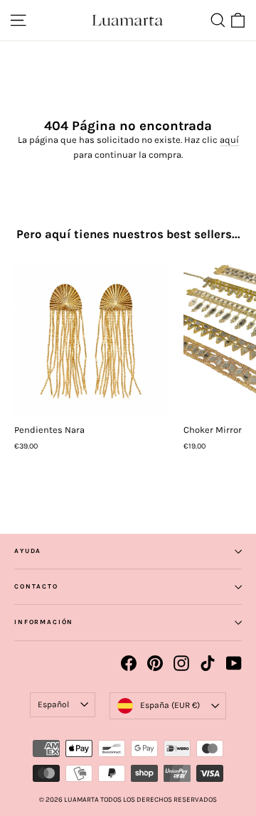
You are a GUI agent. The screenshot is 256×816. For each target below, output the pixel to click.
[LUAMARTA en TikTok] (207, 663)
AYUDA (27, 550)
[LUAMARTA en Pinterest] (155, 663)
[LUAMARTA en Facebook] (129, 663)
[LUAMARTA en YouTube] (234, 663)
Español (53, 704)
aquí (229, 139)
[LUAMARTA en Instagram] (181, 663)
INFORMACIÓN (43, 622)
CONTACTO (36, 586)
